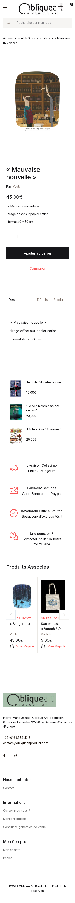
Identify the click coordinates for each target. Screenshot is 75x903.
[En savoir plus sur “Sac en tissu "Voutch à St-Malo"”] (43, 646)
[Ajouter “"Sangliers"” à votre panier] (12, 646)
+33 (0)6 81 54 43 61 (17, 737)
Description (17, 300)
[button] (61, 5)
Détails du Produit (51, 300)
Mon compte (11, 850)
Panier (7, 858)
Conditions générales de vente (24, 827)
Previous (11, 615)
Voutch (17, 186)
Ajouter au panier (37, 253)
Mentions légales (14, 818)
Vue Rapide (25, 646)
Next (64, 615)
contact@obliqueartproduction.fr (25, 743)
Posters (45, 38)
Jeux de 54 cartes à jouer (44, 382)
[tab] (17, 299)
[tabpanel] (37, 101)
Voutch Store (26, 38)
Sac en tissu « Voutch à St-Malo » (52, 629)
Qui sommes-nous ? (16, 810)
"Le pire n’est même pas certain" (43, 408)
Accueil (8, 38)
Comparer (38, 268)
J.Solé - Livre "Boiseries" (43, 429)
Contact (8, 788)
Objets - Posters (22, 618)
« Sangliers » (20, 624)
